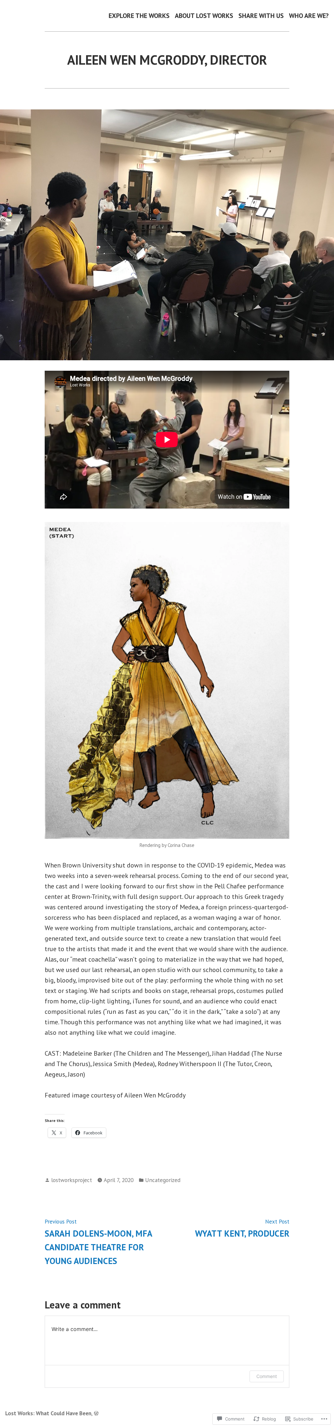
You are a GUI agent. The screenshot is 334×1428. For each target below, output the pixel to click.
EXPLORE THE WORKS (139, 15)
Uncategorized (162, 1180)
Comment (266, 1376)
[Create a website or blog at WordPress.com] (96, 1413)
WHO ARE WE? (309, 15)
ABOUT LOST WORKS (204, 15)
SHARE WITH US (261, 15)
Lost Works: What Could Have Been (48, 1413)
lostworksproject (71, 1180)
